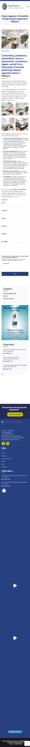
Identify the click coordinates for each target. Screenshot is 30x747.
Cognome (5, 210)
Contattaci (4, 467)
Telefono (5, 226)
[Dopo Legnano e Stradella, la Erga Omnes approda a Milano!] (15, 39)
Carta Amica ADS (6, 458)
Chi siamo (4, 456)
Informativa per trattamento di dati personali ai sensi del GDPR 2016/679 (15, 256)
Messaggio (5, 241)
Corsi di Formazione (9, 293)
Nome (4, 202)
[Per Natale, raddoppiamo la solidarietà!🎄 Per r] (15, 507)
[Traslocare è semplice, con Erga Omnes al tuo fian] (15, 559)
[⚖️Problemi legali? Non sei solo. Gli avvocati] (15, 690)
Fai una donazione (15, 414)
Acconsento (6, 263)
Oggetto (5, 233)
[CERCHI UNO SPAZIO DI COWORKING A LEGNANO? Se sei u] (15, 585)
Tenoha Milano (18, 91)
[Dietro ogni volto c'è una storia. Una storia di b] (15, 664)
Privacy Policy (20, 260)
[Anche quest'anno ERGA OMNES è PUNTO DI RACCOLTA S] (15, 533)
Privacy (11, 744)
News (3, 464)
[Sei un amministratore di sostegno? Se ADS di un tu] (15, 638)
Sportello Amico (8, 298)
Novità (5, 296)
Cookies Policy (18, 744)
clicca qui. (15, 196)
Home (3, 453)
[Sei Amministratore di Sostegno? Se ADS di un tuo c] (15, 716)
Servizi (3, 461)
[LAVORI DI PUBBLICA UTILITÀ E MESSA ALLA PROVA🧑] (15, 611)
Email (4, 218)
